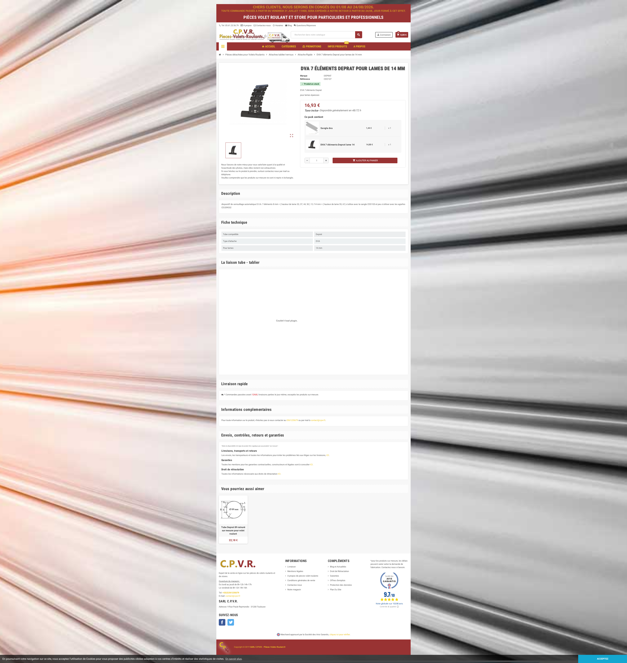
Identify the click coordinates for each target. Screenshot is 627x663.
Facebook (222, 622)
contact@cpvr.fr (318, 420)
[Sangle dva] (312, 128)
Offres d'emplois (337, 580)
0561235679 (292, 420)
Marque (303, 76)
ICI (327, 455)
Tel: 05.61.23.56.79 (229, 25)
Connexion (384, 34)
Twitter (230, 622)
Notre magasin (294, 589)
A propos (247, 25)
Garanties (334, 576)
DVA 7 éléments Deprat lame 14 (337, 144)
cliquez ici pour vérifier (340, 634)
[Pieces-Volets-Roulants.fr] (243, 34)
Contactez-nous (263, 25)
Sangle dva (327, 128)
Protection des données (341, 585)
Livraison (291, 566)
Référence (305, 79)
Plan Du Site (335, 589)
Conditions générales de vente (301, 580)
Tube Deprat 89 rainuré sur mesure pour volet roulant (233, 530)
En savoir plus (233, 658)
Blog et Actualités (338, 566)
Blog (288, 25)
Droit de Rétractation (339, 571)
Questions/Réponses (305, 25)
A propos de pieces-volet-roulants (302, 576)
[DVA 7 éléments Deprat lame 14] (312, 144)
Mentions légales (295, 571)
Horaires (278, 25)
